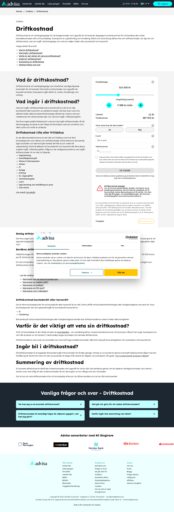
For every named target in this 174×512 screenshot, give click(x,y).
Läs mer (135, 162)
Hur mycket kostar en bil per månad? (132, 356)
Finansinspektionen (130, 500)
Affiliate (130, 480)
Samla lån (27, 4)
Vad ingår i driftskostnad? (31, 53)
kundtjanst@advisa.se (115, 497)
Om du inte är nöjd (103, 489)
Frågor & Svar (101, 469)
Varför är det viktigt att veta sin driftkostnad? (40, 56)
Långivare (131, 477)
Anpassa (85, 273)
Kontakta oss (100, 466)
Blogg (129, 472)
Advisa (19, 11)
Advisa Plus (100, 483)
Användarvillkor (101, 477)
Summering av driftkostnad (31, 62)
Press (129, 469)
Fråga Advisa (132, 475)
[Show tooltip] (152, 125)
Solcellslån (30, 192)
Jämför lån (40, 4)
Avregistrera (100, 492)
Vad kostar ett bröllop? (33, 285)
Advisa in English (134, 483)
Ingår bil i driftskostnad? (30, 59)
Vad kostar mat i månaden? (35, 291)
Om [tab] (122, 246)
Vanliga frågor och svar (29, 65)
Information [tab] (87, 246)
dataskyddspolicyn (129, 178)
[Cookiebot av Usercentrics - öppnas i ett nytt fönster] (127, 238)
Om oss (84, 4)
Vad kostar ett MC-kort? (34, 288)
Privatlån (66, 4)
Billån (76, 4)
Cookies (98, 486)
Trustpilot (100, 221)
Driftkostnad (42, 11)
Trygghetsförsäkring (71, 486)
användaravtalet (133, 176)
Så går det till (101, 472)
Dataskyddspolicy (102, 480)
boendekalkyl (63, 332)
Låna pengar (53, 4)
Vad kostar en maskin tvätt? (35, 282)
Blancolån (66, 483)
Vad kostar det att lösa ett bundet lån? (40, 279)
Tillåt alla (121, 273)
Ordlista (29, 11)
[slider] (118, 95)
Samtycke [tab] (51, 246)
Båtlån (65, 480)
